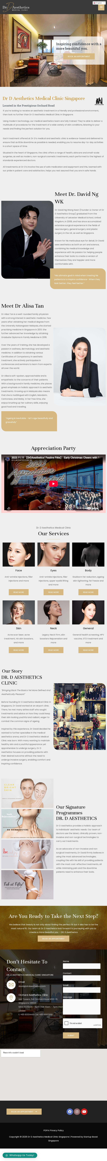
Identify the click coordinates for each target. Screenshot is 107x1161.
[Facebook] (70, 1111)
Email (65, 985)
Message (67, 997)
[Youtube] (84, 1111)
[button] (79, 56)
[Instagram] (77, 1111)
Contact (67, 973)
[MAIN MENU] (101, 7)
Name (66, 961)
